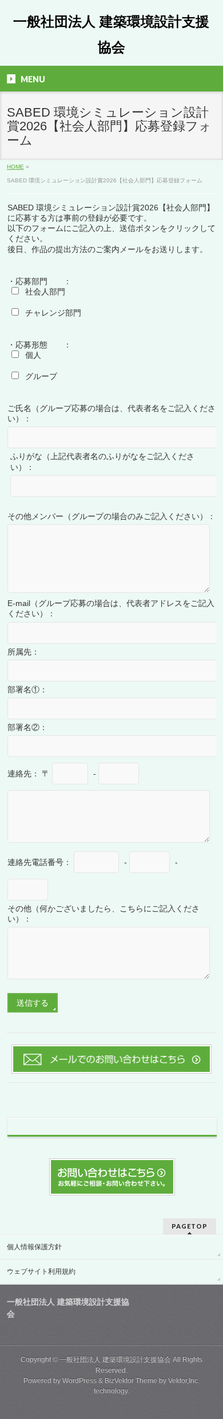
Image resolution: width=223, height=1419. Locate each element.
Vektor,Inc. (184, 1381)
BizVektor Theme (131, 1381)
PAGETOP (190, 1226)
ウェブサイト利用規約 (41, 1271)
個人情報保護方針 (34, 1247)
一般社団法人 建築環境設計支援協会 (115, 1360)
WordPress (79, 1381)
